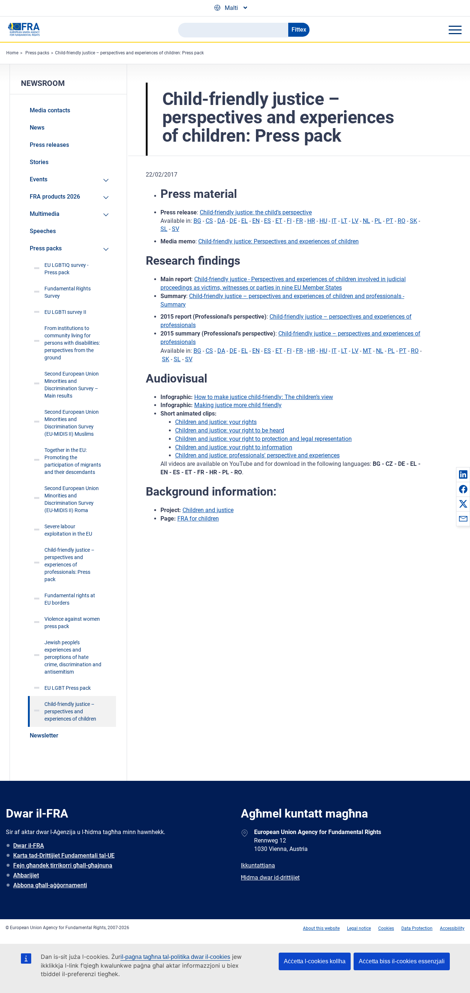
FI (289, 220)
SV (175, 228)
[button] (463, 474)
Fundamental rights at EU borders (69, 599)
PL (378, 220)
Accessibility (452, 928)
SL (163, 228)
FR (299, 220)
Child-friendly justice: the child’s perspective (256, 212)
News (37, 127)
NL (366, 220)
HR (311, 220)
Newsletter (44, 735)
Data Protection (417, 928)
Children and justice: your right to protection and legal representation (263, 438)
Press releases (49, 144)
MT (367, 350)
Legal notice (359, 928)
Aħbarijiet (26, 875)
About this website (321, 928)
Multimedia (44, 213)
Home (12, 52)
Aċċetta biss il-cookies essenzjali (402, 961)
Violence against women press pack (72, 622)
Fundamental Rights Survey (67, 292)
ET (278, 220)
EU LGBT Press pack (67, 688)
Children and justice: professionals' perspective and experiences (257, 455)
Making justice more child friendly (238, 405)
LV (355, 220)
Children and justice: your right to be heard (229, 430)
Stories (39, 162)
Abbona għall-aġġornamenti (50, 885)
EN (256, 220)
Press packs (37, 52)
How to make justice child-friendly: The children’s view (263, 397)
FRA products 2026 (55, 196)
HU (323, 220)
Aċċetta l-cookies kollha (315, 961)
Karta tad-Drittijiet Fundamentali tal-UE (64, 855)
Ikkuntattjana (258, 865)
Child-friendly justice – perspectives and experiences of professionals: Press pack (69, 564)
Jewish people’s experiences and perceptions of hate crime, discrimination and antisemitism (72, 657)
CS (209, 220)
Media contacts (50, 110)
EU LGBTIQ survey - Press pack (66, 268)
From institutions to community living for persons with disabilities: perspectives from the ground (72, 342)
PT (389, 220)
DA (221, 220)
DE (233, 220)
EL (244, 220)
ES (267, 220)
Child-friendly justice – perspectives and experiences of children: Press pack (129, 52)
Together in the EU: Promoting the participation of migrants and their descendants (72, 461)
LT (344, 220)
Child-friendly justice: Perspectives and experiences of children (278, 241)
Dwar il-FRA (28, 845)
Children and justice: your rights (216, 421)
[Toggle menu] (455, 29)
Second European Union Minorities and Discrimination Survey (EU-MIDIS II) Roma (71, 499)
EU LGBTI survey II (65, 312)
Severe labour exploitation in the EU (68, 530)
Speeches (43, 231)
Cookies (386, 928)
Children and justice (208, 510)
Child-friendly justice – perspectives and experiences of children (70, 711)
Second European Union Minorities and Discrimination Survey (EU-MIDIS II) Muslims (71, 423)
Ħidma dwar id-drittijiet (270, 877)
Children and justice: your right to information (233, 447)
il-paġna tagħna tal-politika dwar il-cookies (175, 957)
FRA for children (198, 518)
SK (413, 220)
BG (197, 220)
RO (401, 220)
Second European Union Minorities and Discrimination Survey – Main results (71, 385)
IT (334, 220)
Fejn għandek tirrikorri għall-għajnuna (62, 865)
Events (38, 179)
